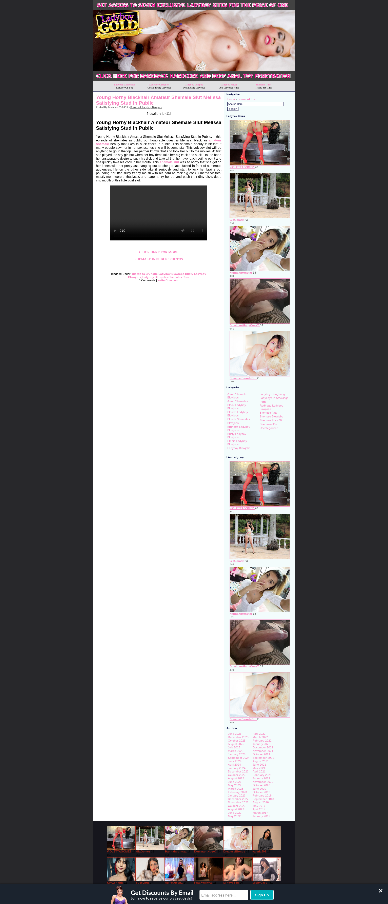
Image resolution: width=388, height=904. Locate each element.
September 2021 (263, 757)
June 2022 (234, 812)
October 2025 (237, 740)
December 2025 (238, 737)
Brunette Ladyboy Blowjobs (165, 273)
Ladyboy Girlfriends (124, 84)
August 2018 (261, 802)
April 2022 (259, 733)
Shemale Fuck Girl (271, 420)
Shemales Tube (263, 84)
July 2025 (234, 747)
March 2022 (260, 737)
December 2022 (238, 799)
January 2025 (237, 754)
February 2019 (262, 795)
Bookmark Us (246, 99)
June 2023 (234, 781)
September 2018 (263, 799)
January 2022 (261, 744)
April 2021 (259, 771)
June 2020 (259, 788)
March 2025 (235, 750)
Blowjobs (138, 273)
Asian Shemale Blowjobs (237, 395)
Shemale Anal (268, 412)
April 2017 (259, 809)
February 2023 (237, 792)
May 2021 (259, 768)
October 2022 (237, 805)
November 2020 (263, 781)
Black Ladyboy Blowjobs (236, 406)
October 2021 (261, 754)
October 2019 (261, 792)
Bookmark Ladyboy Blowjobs (146, 107)
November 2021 (263, 750)
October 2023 (237, 775)
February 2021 (262, 775)
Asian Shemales (237, 401)
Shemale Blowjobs (271, 416)
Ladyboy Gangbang (272, 394)
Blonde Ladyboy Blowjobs (237, 413)
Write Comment (168, 280)
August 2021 (261, 761)
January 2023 (237, 795)
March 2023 (235, 788)
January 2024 (237, 768)
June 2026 (234, 733)
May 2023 (234, 785)
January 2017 (261, 816)
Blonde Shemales (238, 419)
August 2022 (236, 809)
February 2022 (262, 740)
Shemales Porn (179, 277)
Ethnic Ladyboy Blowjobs (237, 442)
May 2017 (259, 805)
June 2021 (259, 764)
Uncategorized (269, 428)
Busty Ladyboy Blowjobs (236, 435)
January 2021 (261, 778)
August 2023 (236, 778)
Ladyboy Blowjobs (155, 277)
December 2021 (263, 747)
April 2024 (234, 764)
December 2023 (238, 771)
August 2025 (236, 744)
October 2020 (261, 785)
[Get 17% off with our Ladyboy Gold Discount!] (194, 80)
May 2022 (234, 816)
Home (231, 99)
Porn (263, 401)
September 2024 (238, 757)
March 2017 (260, 812)
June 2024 (234, 761)
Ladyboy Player (229, 84)
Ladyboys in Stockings (274, 397)
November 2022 (238, 802)
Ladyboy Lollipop (194, 84)
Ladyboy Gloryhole (159, 84)
